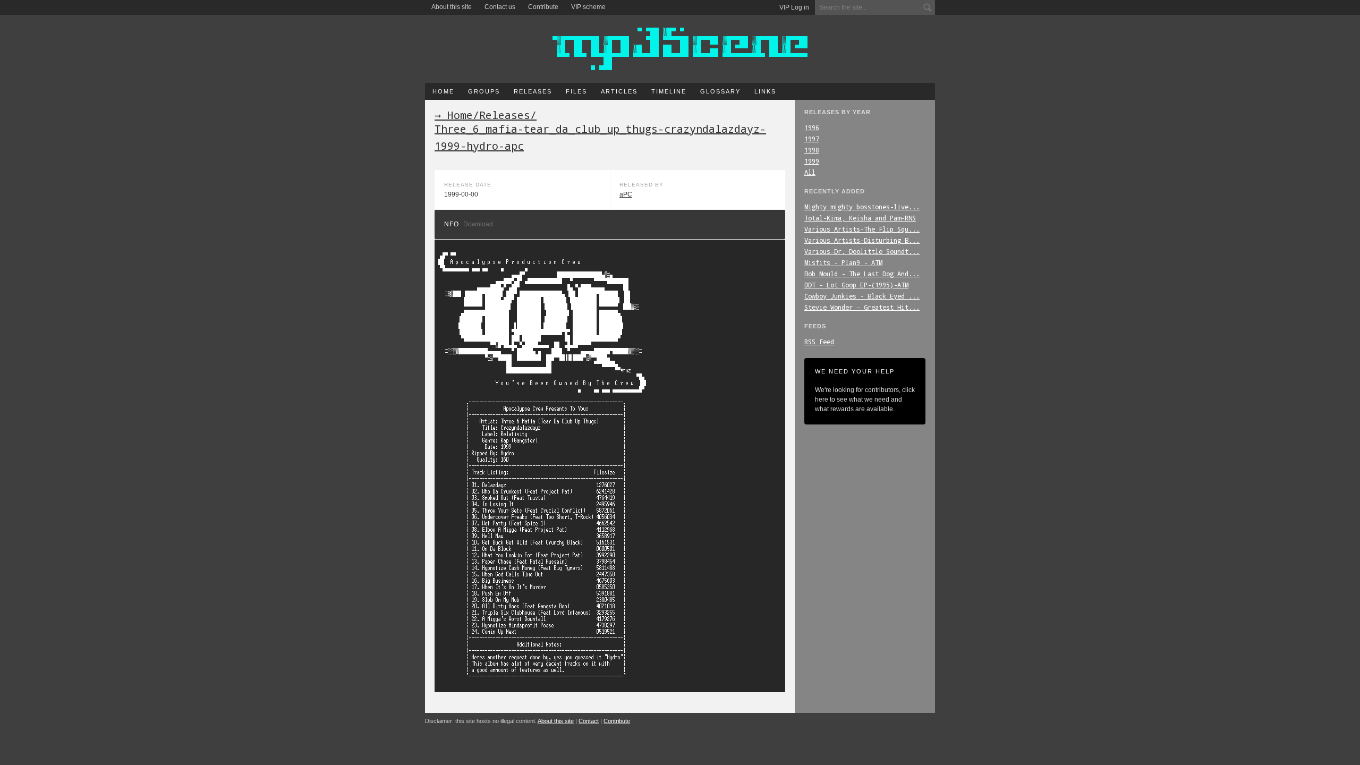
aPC (625, 194)
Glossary (720, 91)
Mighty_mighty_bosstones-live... (862, 206)
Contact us (499, 7)
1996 (811, 127)
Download (478, 224)
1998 (811, 150)
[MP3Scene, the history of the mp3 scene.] (680, 49)
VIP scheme (588, 7)
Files (576, 91)
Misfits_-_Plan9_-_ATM (843, 262)
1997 (811, 138)
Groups (484, 91)
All (809, 172)
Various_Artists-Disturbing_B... (862, 240)
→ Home (454, 115)
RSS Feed (819, 341)
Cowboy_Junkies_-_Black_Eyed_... (862, 296)
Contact (589, 721)
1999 (811, 161)
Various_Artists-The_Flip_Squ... (862, 229)
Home (443, 91)
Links (765, 91)
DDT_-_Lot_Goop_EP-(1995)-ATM (856, 284)
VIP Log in (794, 7)
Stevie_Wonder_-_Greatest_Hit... (862, 307)
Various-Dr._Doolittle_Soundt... (862, 251)
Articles (619, 91)
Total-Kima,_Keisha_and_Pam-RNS (860, 218)
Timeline (668, 91)
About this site (451, 7)
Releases (533, 91)
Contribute (543, 7)
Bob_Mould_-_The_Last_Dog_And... (862, 273)
